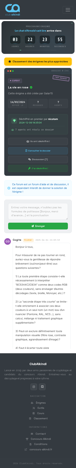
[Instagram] (33, 387)
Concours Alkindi (40, 439)
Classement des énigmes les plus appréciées (40, 61)
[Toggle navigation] (68, 9)
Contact (40, 433)
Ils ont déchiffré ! (40, 141)
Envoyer (40, 226)
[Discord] (42, 387)
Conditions (40, 444)
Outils (40, 408)
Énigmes (40, 402)
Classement (40, 418)
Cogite (17, 239)
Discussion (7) (40, 159)
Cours (40, 413)
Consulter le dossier (39, 150)
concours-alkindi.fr (40, 449)
